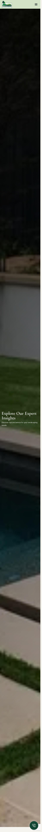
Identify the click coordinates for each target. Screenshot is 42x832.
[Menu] (36, 4)
